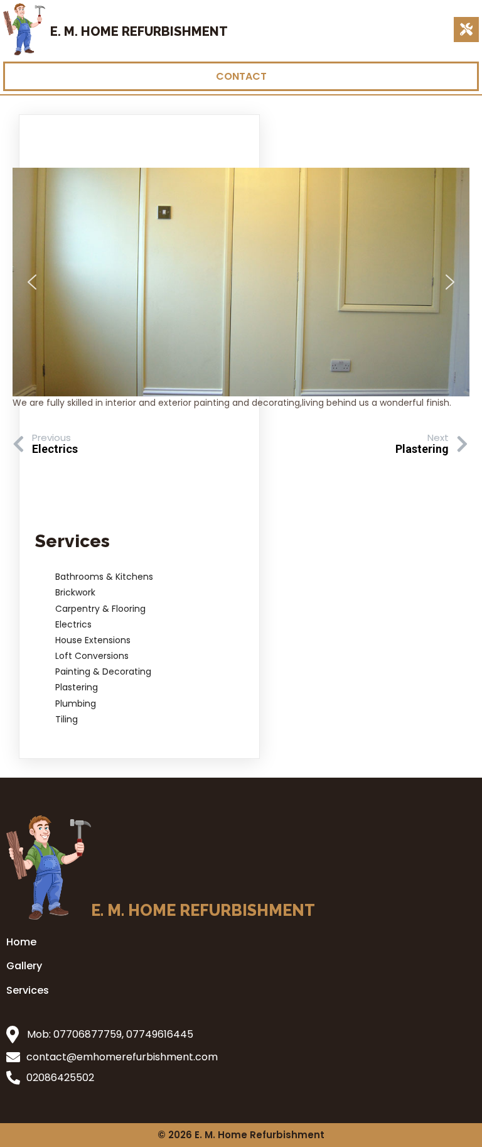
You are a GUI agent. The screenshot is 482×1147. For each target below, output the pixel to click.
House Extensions (93, 640)
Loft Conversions (92, 656)
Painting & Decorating (103, 671)
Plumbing (75, 703)
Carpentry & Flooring (100, 608)
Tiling (66, 719)
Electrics (73, 624)
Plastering (76, 687)
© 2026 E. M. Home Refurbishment (241, 1134)
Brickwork (75, 592)
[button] (32, 282)
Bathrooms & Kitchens (104, 576)
